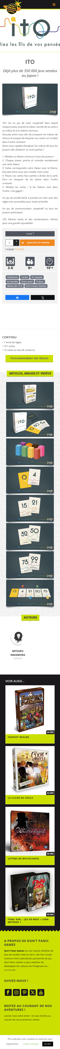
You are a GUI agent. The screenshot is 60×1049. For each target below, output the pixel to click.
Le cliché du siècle (20, 797)
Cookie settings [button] (30, 1043)
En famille (12, 281)
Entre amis (27, 281)
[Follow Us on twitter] (32, 992)
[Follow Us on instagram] (16, 992)
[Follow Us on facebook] (8, 992)
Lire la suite (10, 969)
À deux (40, 281)
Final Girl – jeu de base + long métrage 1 (28, 921)
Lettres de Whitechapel (24, 858)
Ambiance (12, 277)
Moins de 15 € (14, 285)
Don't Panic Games (36, 285)
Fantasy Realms (18, 737)
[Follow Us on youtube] (40, 992)
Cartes (24, 277)
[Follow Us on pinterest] (24, 992)
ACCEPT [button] (47, 1044)
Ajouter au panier (38, 242)
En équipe (37, 277)
